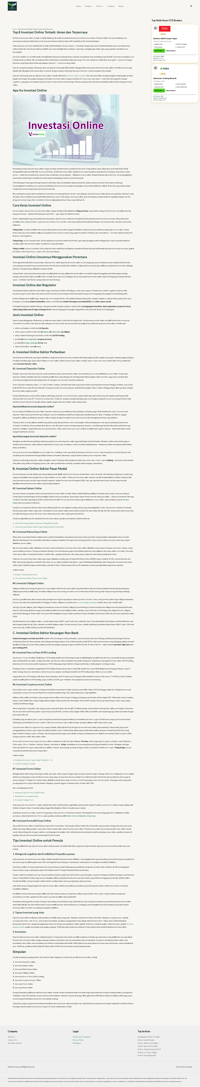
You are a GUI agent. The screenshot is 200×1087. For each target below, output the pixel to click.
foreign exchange (30, 343)
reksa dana (56, 332)
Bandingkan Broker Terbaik (148, 1037)
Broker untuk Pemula (146, 1040)
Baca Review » (171, 51)
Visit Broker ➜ (159, 51)
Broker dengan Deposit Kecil (149, 1049)
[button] (92, 6)
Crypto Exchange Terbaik (25, 764)
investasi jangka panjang (86, 602)
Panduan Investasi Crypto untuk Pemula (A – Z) (33, 760)
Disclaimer (77, 1043)
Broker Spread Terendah (148, 1046)
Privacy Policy (78, 1040)
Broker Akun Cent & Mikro (148, 1043)
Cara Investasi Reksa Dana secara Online (31, 578)
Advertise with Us (15, 1043)
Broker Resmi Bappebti (147, 1055)
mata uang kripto (30, 339)
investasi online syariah (75, 76)
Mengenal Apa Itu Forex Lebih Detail (29, 793)
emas (39, 346)
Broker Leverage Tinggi (147, 1052)
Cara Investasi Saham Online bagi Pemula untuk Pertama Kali (39, 527)
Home (15, 29)
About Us (11, 1037)
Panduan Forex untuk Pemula (26, 796)
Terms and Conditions (82, 1037)
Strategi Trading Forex (24, 800)
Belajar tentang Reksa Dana (26, 574)
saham (45, 332)
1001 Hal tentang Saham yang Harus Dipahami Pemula (36, 523)
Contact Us (12, 1040)
